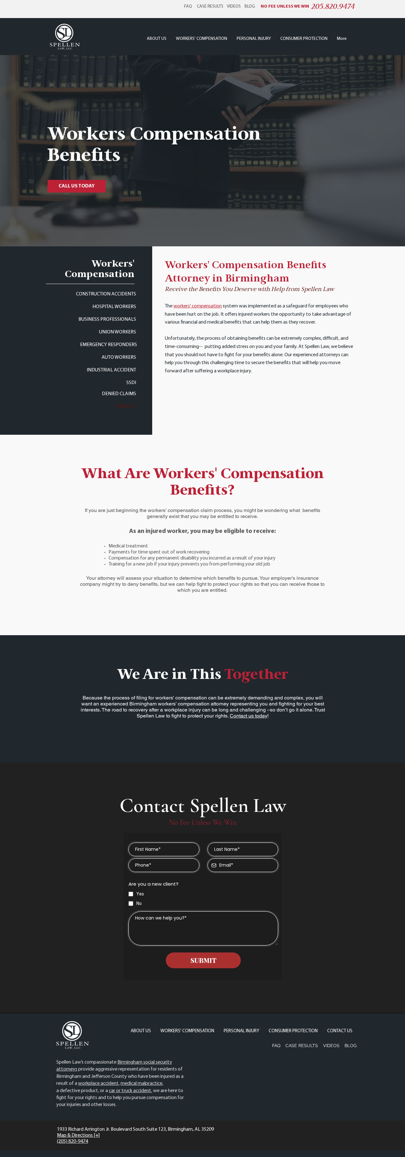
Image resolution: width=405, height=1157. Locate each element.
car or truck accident (130, 1090)
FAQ (188, 6)
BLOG (250, 6)
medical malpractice (141, 1083)
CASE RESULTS (210, 6)
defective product (79, 1090)
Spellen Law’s (70, 1062)
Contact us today (248, 716)
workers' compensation (197, 306)
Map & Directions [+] (78, 1135)
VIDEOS (234, 6)
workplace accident (98, 1083)
